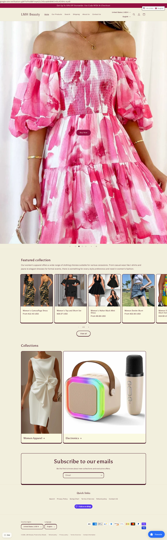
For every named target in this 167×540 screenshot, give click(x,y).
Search (52, 499)
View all (83, 334)
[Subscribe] (101, 475)
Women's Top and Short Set (69, 311)
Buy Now (83, 132)
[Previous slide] (69, 246)
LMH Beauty (30, 534)
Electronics (72, 438)
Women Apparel (33, 438)
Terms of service (76, 534)
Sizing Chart (74, 499)
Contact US (113, 499)
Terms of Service (87, 499)
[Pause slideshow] (97, 246)
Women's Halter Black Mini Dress (103, 312)
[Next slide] (91, 246)
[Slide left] (78, 327)
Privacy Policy (62, 499)
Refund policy (101, 499)
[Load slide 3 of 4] (82, 246)
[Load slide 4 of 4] (85, 246)
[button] (133, 14)
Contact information (89, 534)
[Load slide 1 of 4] (75, 246)
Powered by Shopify (40, 534)
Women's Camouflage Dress (35, 311)
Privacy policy (63, 534)
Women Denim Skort (134, 311)
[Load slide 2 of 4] (79, 246)
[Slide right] (88, 327)
